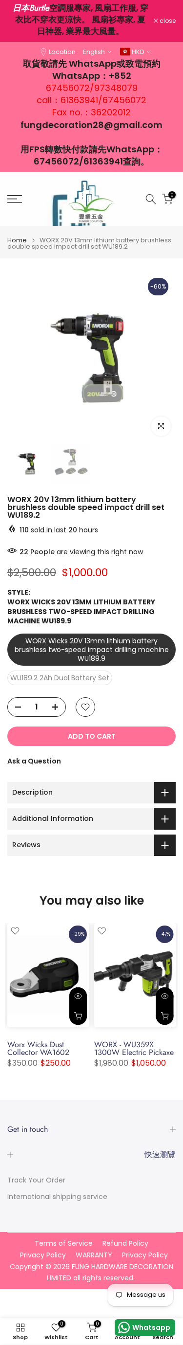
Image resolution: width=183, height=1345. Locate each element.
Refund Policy (125, 1243)
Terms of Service (64, 1243)
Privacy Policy (43, 1255)
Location (62, 51)
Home (17, 240)
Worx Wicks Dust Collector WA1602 (38, 1048)
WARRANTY (94, 1255)
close (167, 21)
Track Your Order (36, 1180)
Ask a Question (34, 761)
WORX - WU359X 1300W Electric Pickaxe (134, 1048)
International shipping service (57, 1196)
